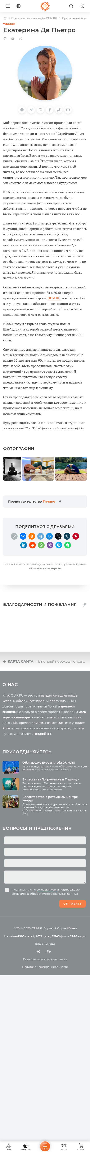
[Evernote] (67, 545)
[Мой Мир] (49, 536)
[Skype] (58, 545)
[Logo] (45, 6)
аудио (78, 936)
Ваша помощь (45, 943)
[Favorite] (5, 38)
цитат (43, 936)
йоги (6, 728)
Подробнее (42, 734)
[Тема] (19, 6)
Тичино (9, 24)
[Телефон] (59, 110)
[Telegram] (40, 536)
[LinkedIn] (23, 545)
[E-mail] (13, 38)
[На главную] (5, 18)
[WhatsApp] (41, 545)
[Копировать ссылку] (84, 604)
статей (25, 936)
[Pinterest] (75, 536)
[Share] (20, 38)
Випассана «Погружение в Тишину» (50, 779)
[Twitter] (58, 536)
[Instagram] (40, 110)
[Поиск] (71, 6)
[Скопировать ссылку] (14, 536)
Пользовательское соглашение (45, 959)
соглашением (46, 889)
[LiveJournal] (67, 536)
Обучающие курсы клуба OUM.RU (48, 762)
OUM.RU (54, 298)
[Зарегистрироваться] (49, 951)
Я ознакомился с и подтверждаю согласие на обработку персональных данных (46, 891)
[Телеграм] (31, 110)
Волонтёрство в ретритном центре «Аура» (50, 798)
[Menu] (8, 6)
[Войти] (82, 6)
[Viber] (50, 545)
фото (59, 936)
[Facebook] (49, 110)
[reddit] (32, 545)
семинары (22, 717)
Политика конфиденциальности (45, 967)
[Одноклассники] (31, 536)
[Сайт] (22, 110)
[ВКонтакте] (23, 536)
